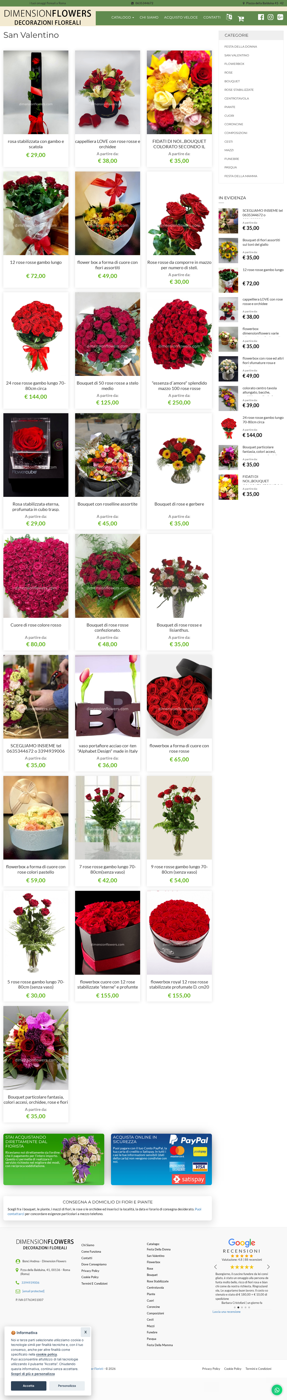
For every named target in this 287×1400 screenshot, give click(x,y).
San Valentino (236, 55)
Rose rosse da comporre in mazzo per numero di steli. (179, 264)
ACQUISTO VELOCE (181, 17)
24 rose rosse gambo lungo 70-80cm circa (36, 385)
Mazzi (229, 150)
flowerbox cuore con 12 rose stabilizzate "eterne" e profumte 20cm (107, 987)
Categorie (236, 35)
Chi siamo (87, 1245)
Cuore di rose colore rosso (36, 624)
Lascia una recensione (227, 1311)
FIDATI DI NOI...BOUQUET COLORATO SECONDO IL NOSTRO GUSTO (179, 146)
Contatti (86, 1258)
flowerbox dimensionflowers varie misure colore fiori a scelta (263, 333)
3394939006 (30, 1282)
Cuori (229, 115)
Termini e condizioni (94, 1283)
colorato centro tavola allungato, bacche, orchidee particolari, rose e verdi (263, 394)
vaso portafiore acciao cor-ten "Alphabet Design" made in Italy (107, 748)
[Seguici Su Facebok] (259, 16)
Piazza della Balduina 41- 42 (265, 3)
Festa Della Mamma (240, 176)
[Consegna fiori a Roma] (47, 17)
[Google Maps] (280, 16)
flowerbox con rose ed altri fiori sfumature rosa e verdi (263, 362)
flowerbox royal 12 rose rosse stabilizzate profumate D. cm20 (179, 984)
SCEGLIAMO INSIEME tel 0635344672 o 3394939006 (36, 748)
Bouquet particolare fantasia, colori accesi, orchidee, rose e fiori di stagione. (36, 1102)
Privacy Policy (211, 1368)
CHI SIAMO (149, 17)
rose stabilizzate (239, 89)
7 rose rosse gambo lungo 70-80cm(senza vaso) (107, 869)
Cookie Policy (232, 1368)
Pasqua (230, 167)
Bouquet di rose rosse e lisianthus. (179, 627)
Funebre (231, 159)
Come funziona (91, 1251)
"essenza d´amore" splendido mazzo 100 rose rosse (179, 385)
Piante (229, 107)
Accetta (28, 1385)
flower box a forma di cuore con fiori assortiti (107, 264)
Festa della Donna (240, 46)
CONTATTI (212, 17)
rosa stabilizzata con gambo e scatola (36, 143)
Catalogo (121, 17)
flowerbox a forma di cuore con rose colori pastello (35, 869)
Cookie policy (90, 1277)
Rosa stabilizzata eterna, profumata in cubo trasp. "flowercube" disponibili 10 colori (36, 509)
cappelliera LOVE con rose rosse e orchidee (107, 143)
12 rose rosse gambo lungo (36, 262)
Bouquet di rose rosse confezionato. (107, 627)
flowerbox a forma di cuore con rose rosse (179, 748)
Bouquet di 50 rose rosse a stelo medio (107, 385)
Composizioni (235, 133)
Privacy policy (90, 1271)
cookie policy (46, 1354)
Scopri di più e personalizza (33, 1374)
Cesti (228, 141)
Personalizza (67, 1385)
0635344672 (144, 3)
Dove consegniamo (94, 1264)
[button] (228, 17)
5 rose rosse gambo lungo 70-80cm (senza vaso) (35, 984)
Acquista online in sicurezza (135, 1139)
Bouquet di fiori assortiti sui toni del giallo (261, 242)
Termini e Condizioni (258, 1368)
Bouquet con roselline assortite (107, 503)
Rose (228, 72)
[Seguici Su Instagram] (269, 16)
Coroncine (233, 124)
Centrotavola (236, 98)
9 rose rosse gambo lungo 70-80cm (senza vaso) (179, 869)
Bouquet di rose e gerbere (179, 503)
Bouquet (232, 81)
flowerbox (234, 64)
